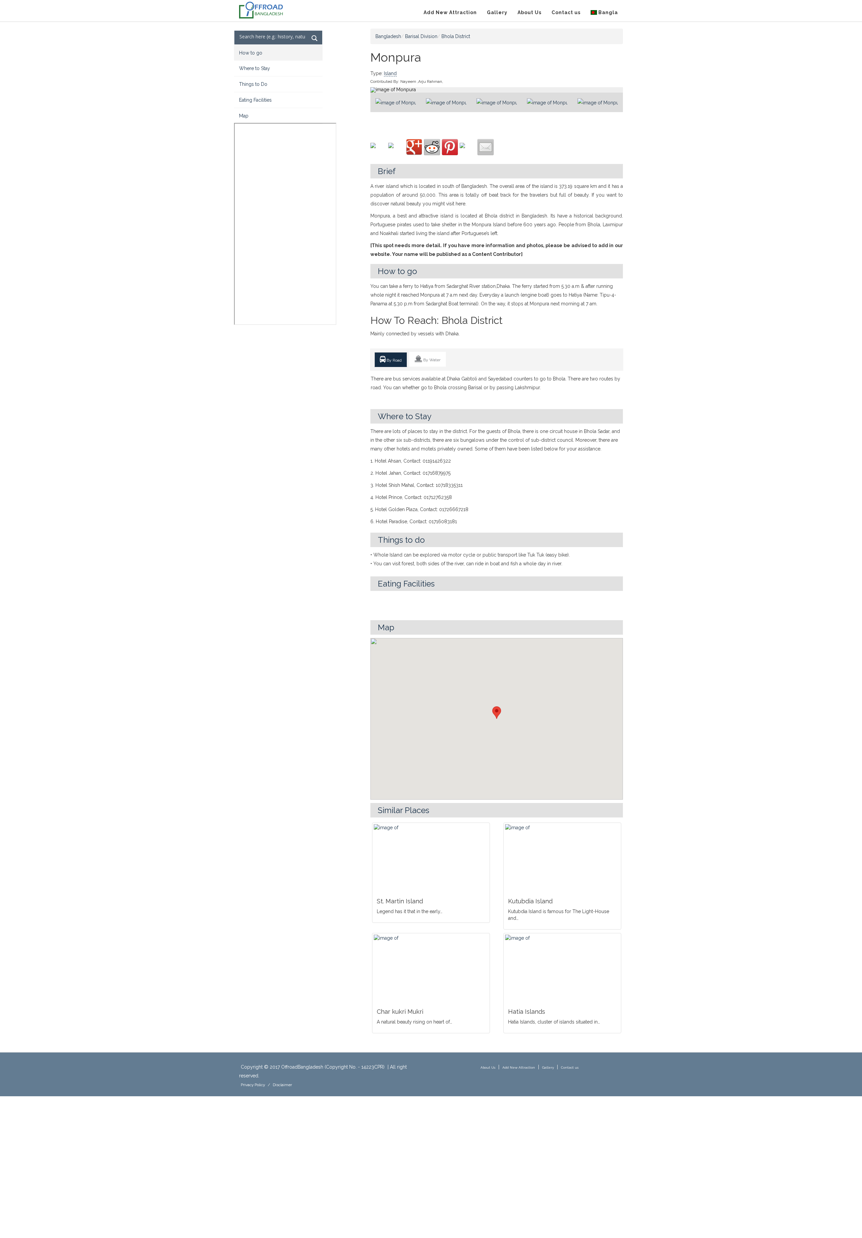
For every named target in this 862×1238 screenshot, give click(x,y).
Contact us (566, 12)
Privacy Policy (253, 1084)
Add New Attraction (450, 12)
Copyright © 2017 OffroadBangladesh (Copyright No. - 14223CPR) (313, 1067)
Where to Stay (254, 68)
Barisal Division (421, 36)
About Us (529, 12)
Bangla (607, 12)
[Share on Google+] (414, 147)
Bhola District (455, 36)
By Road (394, 360)
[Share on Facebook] (378, 151)
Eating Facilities (255, 100)
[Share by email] (485, 147)
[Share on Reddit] (432, 147)
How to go (250, 53)
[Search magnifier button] (314, 38)
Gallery (497, 12)
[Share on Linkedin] (468, 151)
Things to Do (253, 84)
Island (390, 73)
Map (243, 116)
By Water (431, 360)
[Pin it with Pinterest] (450, 147)
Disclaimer (282, 1084)
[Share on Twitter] (396, 151)
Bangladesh (388, 36)
